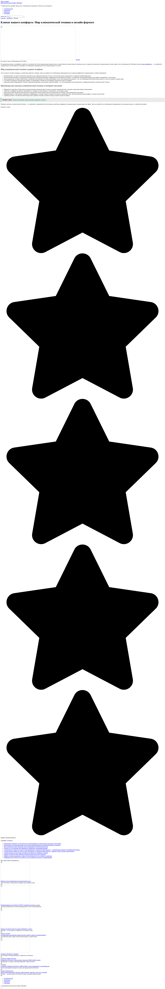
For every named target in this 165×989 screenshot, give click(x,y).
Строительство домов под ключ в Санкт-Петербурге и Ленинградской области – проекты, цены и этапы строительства (39, 851)
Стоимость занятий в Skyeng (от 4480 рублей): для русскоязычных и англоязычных (25, 966)
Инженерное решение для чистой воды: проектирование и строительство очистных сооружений (32, 843)
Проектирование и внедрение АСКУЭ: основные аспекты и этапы (20, 905)
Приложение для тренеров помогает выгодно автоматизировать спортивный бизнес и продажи (32, 845)
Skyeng (78, 59)
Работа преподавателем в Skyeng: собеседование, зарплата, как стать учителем (24, 972)
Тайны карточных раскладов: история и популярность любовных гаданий (26, 853)
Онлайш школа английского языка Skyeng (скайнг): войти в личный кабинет (23, 935)
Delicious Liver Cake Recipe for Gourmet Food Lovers (16, 881)
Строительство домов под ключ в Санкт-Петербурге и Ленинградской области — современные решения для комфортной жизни (42, 850)
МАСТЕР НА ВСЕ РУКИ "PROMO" (11, 3)
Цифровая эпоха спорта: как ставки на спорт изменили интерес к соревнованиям (28, 857)
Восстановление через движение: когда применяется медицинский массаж (26, 846)
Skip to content (5, 1)
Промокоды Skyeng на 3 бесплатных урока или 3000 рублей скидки (20, 960)
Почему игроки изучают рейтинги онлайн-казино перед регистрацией (25, 854)
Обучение (7, 13)
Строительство (8, 9)
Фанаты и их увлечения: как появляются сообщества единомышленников (25, 848)
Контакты (7, 12)
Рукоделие (7, 10)
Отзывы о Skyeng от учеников (9, 954)
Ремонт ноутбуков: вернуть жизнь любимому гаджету (16, 929)
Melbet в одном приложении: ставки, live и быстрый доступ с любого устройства (28, 856)
